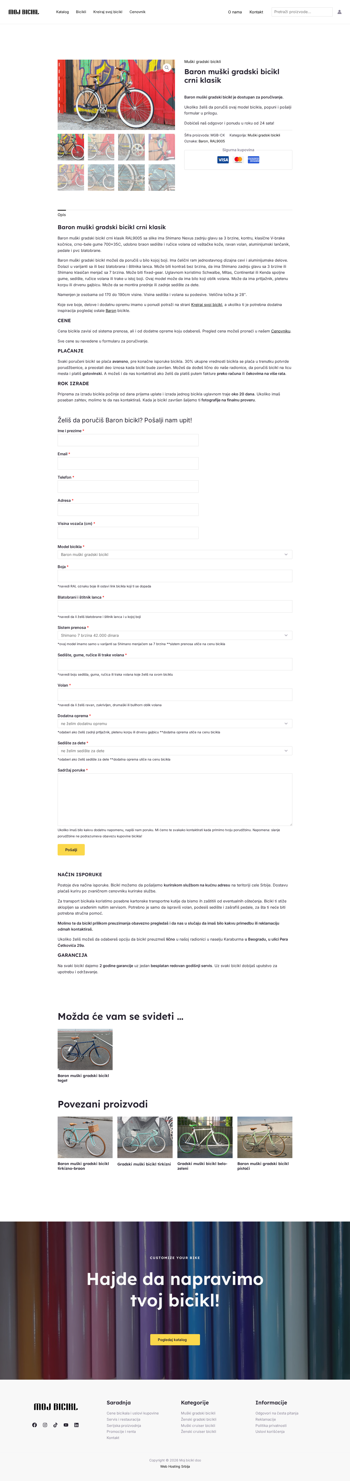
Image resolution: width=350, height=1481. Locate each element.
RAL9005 (217, 141)
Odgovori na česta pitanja (276, 1413)
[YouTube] (66, 1425)
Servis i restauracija (123, 1419)
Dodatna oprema (74, 715)
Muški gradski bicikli (202, 61)
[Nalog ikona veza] (339, 12)
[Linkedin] (76, 1425)
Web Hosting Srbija (175, 1466)
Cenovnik (137, 12)
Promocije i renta (121, 1431)
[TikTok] (55, 1425)
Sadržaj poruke (73, 770)
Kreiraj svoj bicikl (107, 12)
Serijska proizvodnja (124, 1425)
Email (64, 453)
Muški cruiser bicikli (198, 1425)
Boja (63, 566)
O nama (235, 12)
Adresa (66, 500)
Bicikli (81, 12)
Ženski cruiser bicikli (198, 1431)
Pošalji (71, 849)
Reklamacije (265, 1419)
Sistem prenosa (73, 627)
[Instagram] (45, 1425)
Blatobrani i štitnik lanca (81, 597)
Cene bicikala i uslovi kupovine (133, 1413)
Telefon (66, 477)
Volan (64, 685)
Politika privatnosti (271, 1425)
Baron (203, 141)
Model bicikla (71, 546)
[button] (167, 67)
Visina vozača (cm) (76, 523)
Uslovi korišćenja (270, 1431)
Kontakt (256, 12)
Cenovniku (280, 331)
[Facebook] (34, 1425)
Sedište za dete (73, 742)
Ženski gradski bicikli (198, 1419)
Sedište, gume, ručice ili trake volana (92, 654)
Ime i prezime (71, 430)
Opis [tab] (62, 214)
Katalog (62, 12)
